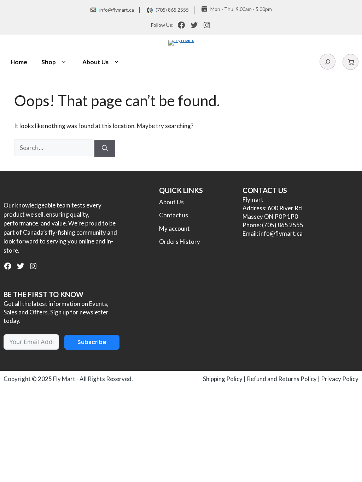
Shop (48, 62)
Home (19, 62)
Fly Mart (64, 378)
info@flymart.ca (116, 10)
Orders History (179, 241)
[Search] (104, 148)
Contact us (173, 215)
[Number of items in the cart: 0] (350, 62)
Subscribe (91, 342)
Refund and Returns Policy (282, 378)
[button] (63, 62)
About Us (95, 62)
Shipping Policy (223, 378)
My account (174, 228)
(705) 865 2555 (172, 10)
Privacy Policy (339, 378)
